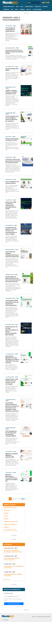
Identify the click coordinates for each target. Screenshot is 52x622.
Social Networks (37, 9)
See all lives (6, 579)
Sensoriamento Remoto (10, 530)
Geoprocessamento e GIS (11, 521)
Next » (23, 499)
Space (17, 6)
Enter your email (8, 593)
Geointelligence (29, 6)
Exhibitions (6, 9)
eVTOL (21, 6)
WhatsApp (44, 6)
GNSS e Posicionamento (10, 524)
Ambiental (7, 510)
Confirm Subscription (14, 603)
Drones (6, 516)
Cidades (6, 513)
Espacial (6, 519)
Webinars (22, 9)
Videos (16, 9)
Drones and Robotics (8, 6)
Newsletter (38, 6)
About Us (28, 9)
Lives (12, 9)
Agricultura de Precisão (10, 507)
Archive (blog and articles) (43, 616)
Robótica (6, 527)
